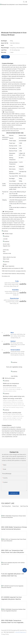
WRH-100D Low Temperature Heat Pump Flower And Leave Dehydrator (12, 551)
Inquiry (5, 56)
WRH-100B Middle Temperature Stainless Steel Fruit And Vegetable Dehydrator (12, 621)
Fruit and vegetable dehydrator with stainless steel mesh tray (12, 575)
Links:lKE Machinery (20, 632)
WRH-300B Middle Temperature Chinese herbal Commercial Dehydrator (14, 528)
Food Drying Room (6, 506)
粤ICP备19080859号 (9, 632)
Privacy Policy (5, 634)
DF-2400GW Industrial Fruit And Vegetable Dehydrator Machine (11, 598)
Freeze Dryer (15, 506)
